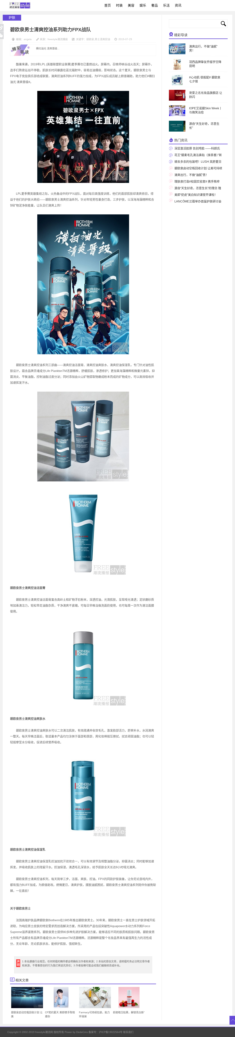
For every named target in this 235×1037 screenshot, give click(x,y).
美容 (131, 5)
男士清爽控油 (102, 39)
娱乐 (143, 5)
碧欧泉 (90, 39)
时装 (119, 5)
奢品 (154, 5)
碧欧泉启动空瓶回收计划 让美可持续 (198, 168)
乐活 (166, 5)
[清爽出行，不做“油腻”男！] (178, 53)
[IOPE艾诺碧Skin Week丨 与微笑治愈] (177, 115)
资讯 (178, 5)
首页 (107, 5)
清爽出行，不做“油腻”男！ (191, 174)
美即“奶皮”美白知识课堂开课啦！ (195, 194)
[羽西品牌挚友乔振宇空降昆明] (177, 69)
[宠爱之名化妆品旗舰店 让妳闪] (183, 100)
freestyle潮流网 (20, 5)
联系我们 (128, 1032)
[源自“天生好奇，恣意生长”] (180, 131)
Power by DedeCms (76, 1032)
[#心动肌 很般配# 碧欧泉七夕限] (177, 84)
